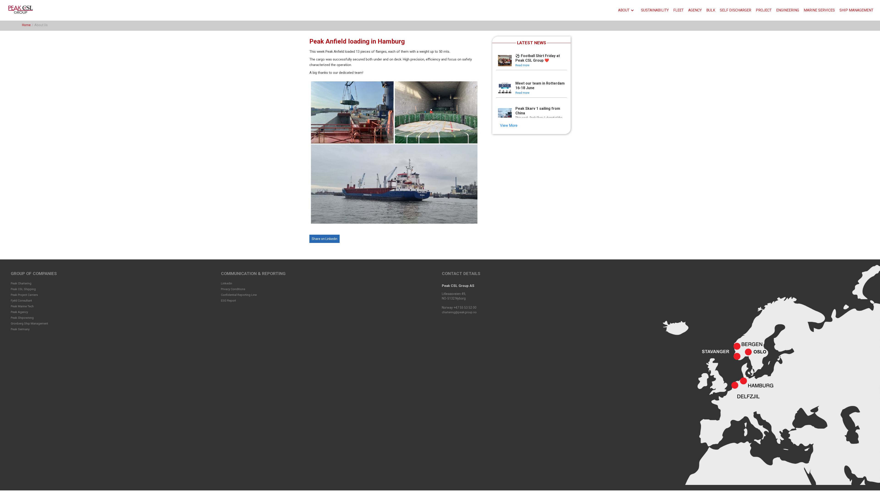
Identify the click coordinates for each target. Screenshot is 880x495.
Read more (522, 65)
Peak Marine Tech (22, 306)
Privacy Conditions (233, 289)
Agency (695, 10)
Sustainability (655, 10)
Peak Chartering (21, 283)
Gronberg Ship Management (29, 323)
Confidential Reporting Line (239, 295)
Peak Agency (19, 312)
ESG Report (228, 300)
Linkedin (226, 283)
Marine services (819, 10)
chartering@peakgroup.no (459, 312)
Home (26, 25)
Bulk (710, 10)
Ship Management (856, 10)
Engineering (787, 10)
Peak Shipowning (22, 317)
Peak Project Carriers (24, 295)
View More (508, 125)
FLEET (678, 10)
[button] (627, 10)
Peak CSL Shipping (23, 289)
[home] (21, 10)
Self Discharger (735, 10)
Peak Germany (20, 329)
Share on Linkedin (324, 239)
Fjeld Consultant (21, 300)
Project (764, 10)
